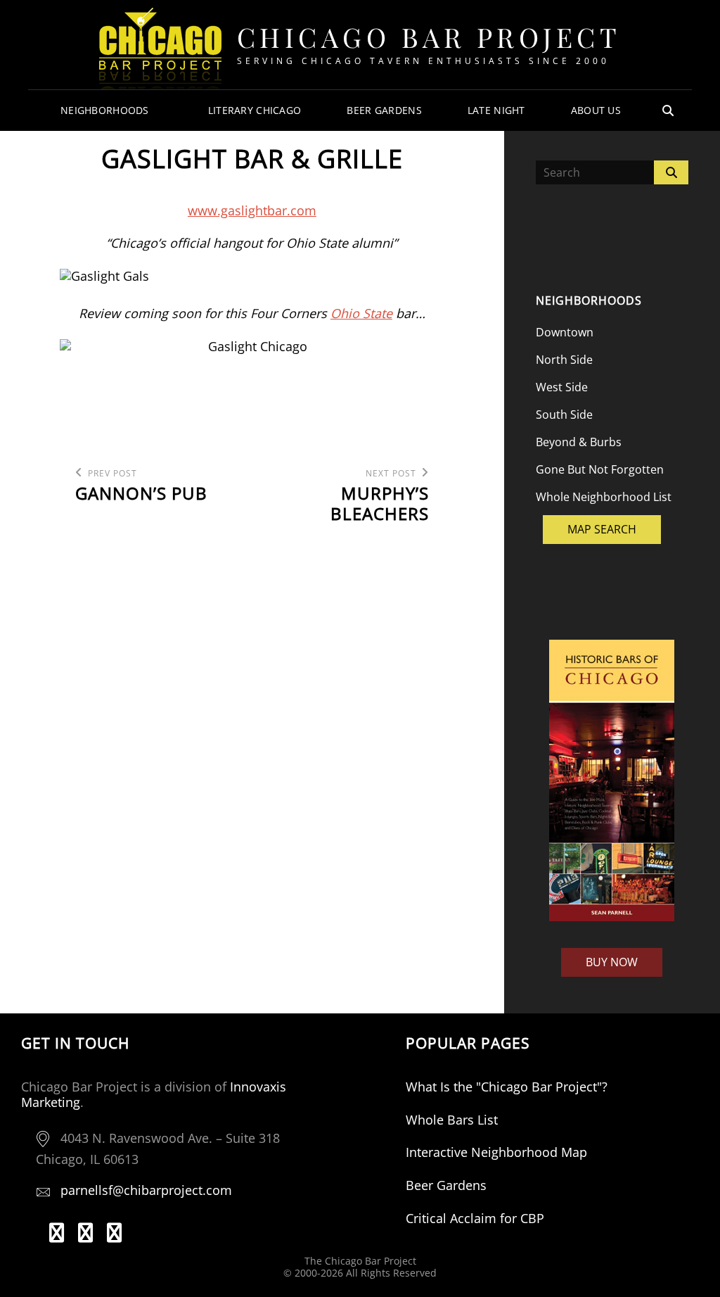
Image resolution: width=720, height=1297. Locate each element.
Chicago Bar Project (429, 37)
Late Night (496, 110)
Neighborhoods (104, 110)
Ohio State (361, 313)
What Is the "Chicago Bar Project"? (507, 1086)
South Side (564, 414)
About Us (596, 110)
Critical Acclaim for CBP (475, 1218)
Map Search (601, 529)
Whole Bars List (452, 1119)
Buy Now (612, 962)
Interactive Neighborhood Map (496, 1152)
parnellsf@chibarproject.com (146, 1190)
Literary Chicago (255, 110)
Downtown (564, 332)
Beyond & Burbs (579, 442)
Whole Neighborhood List (603, 497)
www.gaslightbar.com (252, 210)
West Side (562, 387)
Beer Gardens (384, 110)
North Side (564, 359)
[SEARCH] (668, 110)
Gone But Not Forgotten (600, 469)
